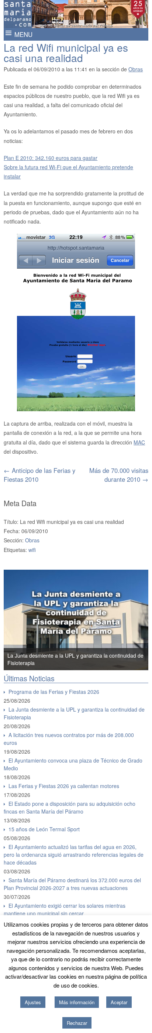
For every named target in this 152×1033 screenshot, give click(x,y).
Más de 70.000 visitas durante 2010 (118, 475)
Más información (76, 1002)
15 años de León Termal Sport (44, 829)
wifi (32, 549)
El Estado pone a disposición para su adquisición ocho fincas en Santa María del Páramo (69, 807)
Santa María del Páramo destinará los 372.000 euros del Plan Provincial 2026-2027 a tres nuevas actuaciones (72, 883)
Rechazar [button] (77, 1022)
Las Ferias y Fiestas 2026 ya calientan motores (63, 786)
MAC (139, 442)
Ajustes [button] (33, 1002)
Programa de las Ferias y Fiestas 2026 (53, 691)
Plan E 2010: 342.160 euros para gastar (50, 157)
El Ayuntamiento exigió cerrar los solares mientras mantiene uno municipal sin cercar (64, 909)
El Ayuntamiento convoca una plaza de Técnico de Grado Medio (73, 764)
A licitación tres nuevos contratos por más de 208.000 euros (69, 738)
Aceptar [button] (119, 1002)
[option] (76, 620)
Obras (135, 69)
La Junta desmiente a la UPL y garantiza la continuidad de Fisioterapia (74, 713)
